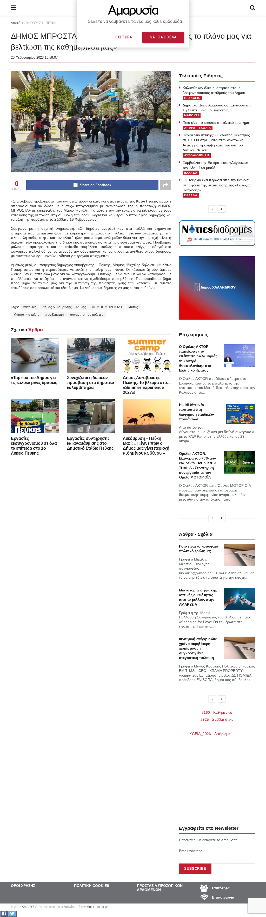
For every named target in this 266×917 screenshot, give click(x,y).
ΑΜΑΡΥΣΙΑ (29, 907)
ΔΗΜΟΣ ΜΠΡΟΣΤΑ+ (107, 307)
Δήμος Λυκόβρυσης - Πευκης (64, 307)
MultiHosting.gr (97, 907)
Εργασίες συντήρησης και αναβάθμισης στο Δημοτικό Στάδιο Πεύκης (90, 443)
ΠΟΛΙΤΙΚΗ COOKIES (91, 886)
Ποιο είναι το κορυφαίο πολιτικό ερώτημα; (216, 122)
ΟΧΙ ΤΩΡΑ (123, 37)
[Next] (221, 209)
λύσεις (133, 307)
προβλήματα (54, 314)
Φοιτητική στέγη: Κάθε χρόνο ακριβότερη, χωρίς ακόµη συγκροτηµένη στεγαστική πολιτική (198, 648)
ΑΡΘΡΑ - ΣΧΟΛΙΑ (197, 127)
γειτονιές (29, 307)
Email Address (190, 851)
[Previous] (212, 209)
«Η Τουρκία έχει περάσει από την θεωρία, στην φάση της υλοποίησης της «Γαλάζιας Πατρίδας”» (217, 185)
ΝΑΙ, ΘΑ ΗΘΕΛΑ (163, 37)
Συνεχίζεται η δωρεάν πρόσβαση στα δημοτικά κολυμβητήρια (90, 382)
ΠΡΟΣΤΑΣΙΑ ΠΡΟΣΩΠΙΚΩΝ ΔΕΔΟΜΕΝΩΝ (160, 888)
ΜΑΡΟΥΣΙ (191, 115)
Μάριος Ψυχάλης (26, 314)
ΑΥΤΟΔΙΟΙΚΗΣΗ (196, 155)
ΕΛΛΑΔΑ (190, 172)
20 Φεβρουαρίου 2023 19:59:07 (34, 57)
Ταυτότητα (220, 888)
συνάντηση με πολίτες (86, 314)
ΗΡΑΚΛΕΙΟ (192, 97)
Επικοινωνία (222, 897)
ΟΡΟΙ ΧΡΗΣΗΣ (23, 886)
